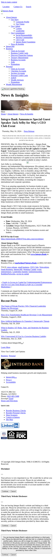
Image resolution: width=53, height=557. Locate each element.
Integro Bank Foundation (25, 42)
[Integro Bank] (7, 11)
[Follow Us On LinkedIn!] (10, 427)
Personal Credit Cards (19, 75)
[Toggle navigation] (2, 13)
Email (11, 398)
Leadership (20, 31)
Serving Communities (24, 37)
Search (28, 7)
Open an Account (18, 51)
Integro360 (10, 46)
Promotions (15, 64)
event (39, 269)
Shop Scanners (12, 415)
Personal (9, 66)
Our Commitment (18, 33)
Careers (19, 28)
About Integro (11, 17)
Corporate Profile (22, 22)
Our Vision (20, 24)
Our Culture (15, 26)
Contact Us (18, 7)
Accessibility (11, 382)
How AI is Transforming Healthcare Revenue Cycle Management (26, 315)
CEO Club (20, 40)
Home (3, 114)
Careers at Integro (13, 417)
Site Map (9, 419)
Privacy (9, 380)
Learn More (5, 347)
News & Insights (17, 44)
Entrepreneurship (35, 272)
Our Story (15, 20)
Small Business (7, 269)
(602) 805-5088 (13, 396)
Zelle (13, 62)
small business (23, 267)
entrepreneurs (6, 272)
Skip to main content (9, 2)
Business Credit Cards (19, 53)
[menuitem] (29, 30)
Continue (5, 491)
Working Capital (29, 269)
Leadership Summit (20, 272)
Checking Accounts (18, 71)
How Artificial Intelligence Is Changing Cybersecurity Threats (25, 321)
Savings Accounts (18, 73)
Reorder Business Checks (16, 411)
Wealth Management (14, 84)
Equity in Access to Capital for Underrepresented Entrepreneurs (27, 282)
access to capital (22, 274)
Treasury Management (19, 58)
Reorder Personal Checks (16, 413)
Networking (44, 267)
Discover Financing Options (22, 55)
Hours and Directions (9, 401)
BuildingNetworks (8, 274)
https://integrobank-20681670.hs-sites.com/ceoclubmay (22, 239)
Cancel (13, 491)
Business (9, 49)
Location (6, 7)
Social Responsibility (24, 35)
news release (12, 267)
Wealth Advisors (17, 80)
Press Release (29, 131)
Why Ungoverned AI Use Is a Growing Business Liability (23, 336)
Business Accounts (18, 60)
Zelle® (13, 78)
